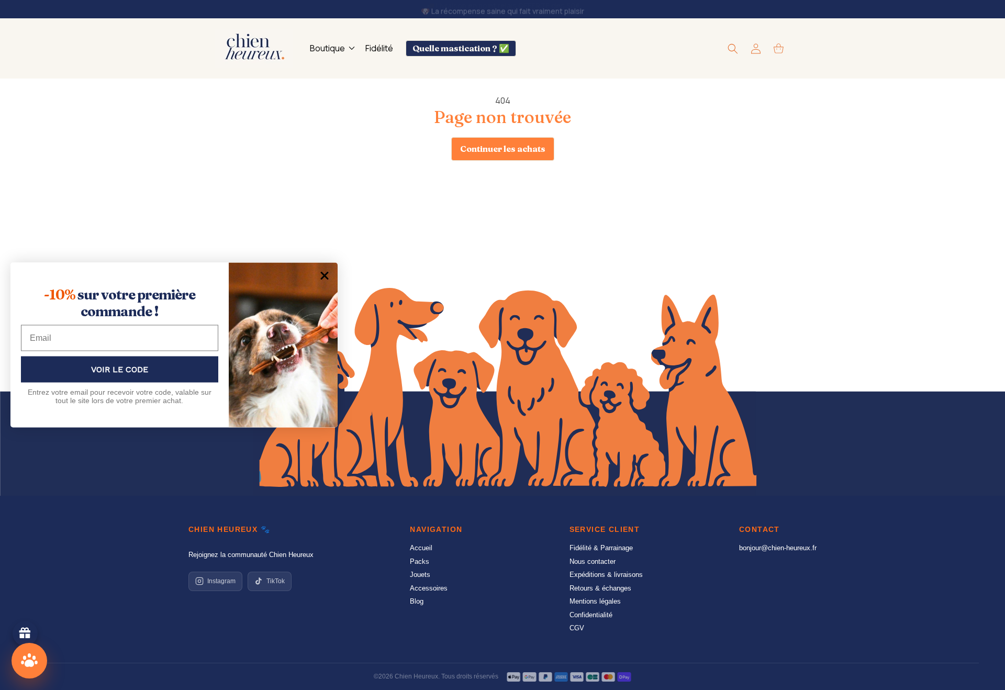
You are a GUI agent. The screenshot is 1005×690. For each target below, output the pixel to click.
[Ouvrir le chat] (29, 660)
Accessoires (429, 588)
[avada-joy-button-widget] (25, 633)
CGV (577, 628)
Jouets (420, 574)
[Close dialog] (324, 276)
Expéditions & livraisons (606, 574)
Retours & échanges (600, 588)
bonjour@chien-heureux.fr (778, 548)
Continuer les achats (502, 148)
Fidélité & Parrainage (601, 548)
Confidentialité (591, 615)
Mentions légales (595, 601)
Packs (419, 561)
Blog (416, 601)
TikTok (275, 581)
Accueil (421, 548)
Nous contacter (593, 561)
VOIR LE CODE (119, 369)
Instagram (221, 581)
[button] (331, 48)
